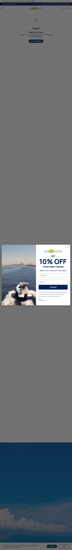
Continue (53, 287)
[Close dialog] (68, 246)
